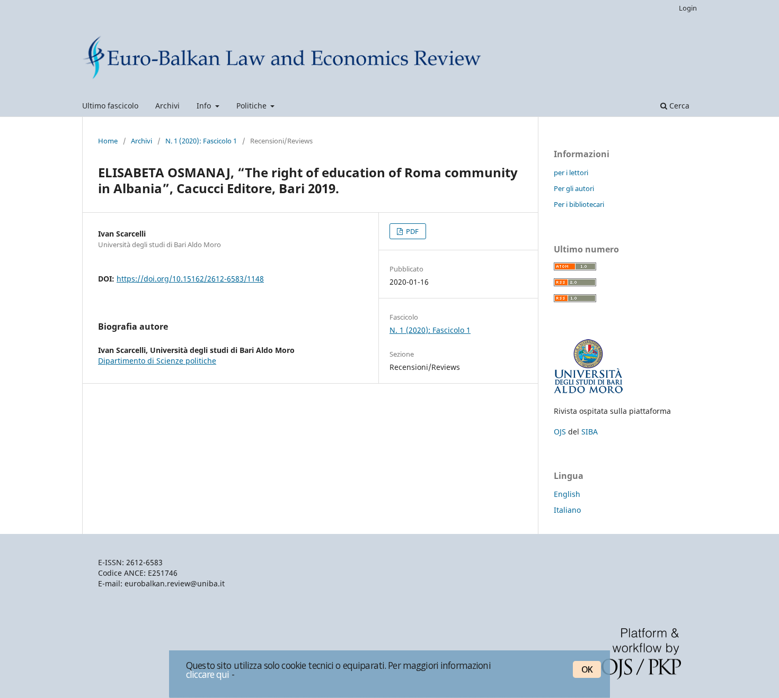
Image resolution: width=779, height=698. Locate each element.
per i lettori (571, 172)
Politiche (252, 106)
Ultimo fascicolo (110, 106)
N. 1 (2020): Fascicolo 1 (201, 141)
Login (688, 8)
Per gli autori (574, 188)
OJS (560, 432)
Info (205, 106)
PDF (411, 231)
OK (586, 669)
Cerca (678, 106)
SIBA (589, 432)
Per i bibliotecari (579, 204)
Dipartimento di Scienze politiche (157, 361)
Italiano (567, 510)
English (567, 494)
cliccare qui (207, 674)
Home (108, 141)
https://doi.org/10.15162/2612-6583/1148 (190, 279)
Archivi (167, 106)
